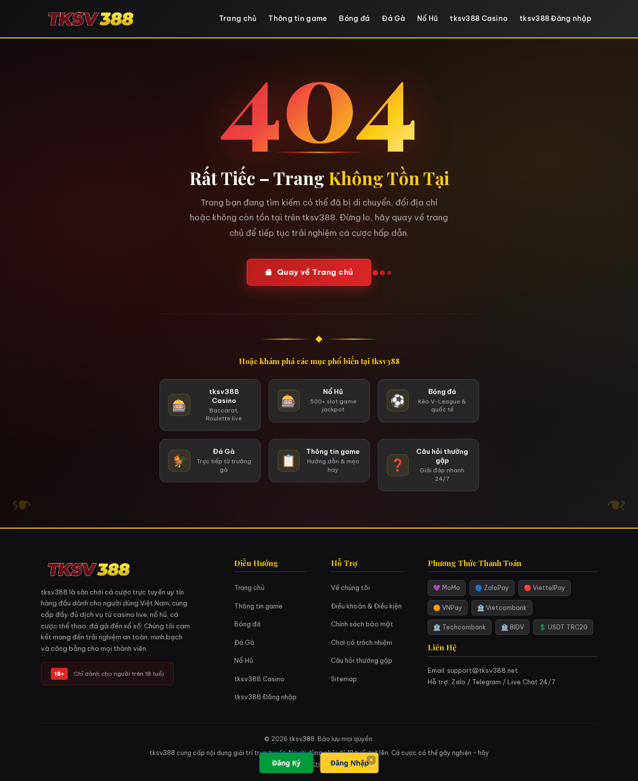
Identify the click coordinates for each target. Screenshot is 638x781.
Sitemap (344, 679)
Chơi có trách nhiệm (361, 642)
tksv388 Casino (478, 18)
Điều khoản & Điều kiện (366, 606)
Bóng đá (354, 18)
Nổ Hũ (427, 18)
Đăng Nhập (349, 763)
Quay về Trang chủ (315, 272)
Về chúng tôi (350, 587)
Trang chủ (238, 18)
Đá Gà (393, 18)
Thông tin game (297, 18)
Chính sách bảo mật (362, 624)
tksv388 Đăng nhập (555, 18)
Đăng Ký (286, 763)
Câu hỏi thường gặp (361, 660)
